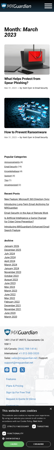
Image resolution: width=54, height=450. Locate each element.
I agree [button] (13, 444)
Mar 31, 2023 (10, 88)
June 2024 (10, 257)
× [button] (51, 409)
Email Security (41, 88)
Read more (37, 421)
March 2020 (10, 316)
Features (11, 379)
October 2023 (11, 276)
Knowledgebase (11, 171)
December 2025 (12, 249)
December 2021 (12, 305)
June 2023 (10, 283)
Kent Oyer (27, 88)
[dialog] (27, 428)
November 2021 (12, 309)
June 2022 (10, 294)
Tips (6, 180)
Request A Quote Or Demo (21, 398)
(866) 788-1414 (27, 348)
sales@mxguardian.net (24, 357)
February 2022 (12, 301)
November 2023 (12, 272)
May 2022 (9, 298)
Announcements (12, 162)
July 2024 (9, 253)
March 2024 (10, 264)
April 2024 (9, 261)
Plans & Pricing (14, 385)
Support (8, 176)
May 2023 (9, 287)
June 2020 (10, 313)
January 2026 (11, 246)
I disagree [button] (38, 444)
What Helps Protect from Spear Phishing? (22, 81)
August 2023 (11, 279)
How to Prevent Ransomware (25, 132)
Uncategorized (11, 185)
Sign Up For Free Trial (18, 392)
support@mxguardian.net (18, 362)
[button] (27, 438)
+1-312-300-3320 (29, 353)
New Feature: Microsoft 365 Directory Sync (27, 199)
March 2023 (10, 290)
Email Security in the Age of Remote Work (26, 213)
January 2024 (11, 268)
